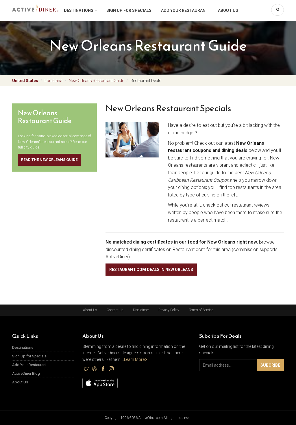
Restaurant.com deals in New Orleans (151, 269)
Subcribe (270, 365)
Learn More (134, 359)
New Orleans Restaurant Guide (96, 80)
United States (25, 80)
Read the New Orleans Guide (49, 159)
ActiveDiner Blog (26, 373)
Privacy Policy (168, 310)
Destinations (79, 10)
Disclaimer (141, 310)
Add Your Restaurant (184, 10)
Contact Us (115, 310)
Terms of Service (201, 310)
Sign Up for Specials (128, 10)
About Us (228, 10)
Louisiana (53, 80)
